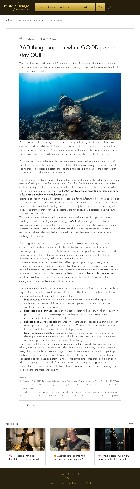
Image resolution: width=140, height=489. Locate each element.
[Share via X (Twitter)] (27, 405)
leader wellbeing (57, 20)
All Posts (9, 20)
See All (131, 423)
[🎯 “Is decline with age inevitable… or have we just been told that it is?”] (25, 439)
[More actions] (119, 39)
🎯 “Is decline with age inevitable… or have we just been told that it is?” (24, 457)
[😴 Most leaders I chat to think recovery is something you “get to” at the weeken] (70, 439)
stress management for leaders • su (31, 20)
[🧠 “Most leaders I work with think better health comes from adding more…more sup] (114, 439)
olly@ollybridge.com (70, 477)
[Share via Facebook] (20, 405)
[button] (130, 20)
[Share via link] (41, 405)
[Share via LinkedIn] (34, 405)
